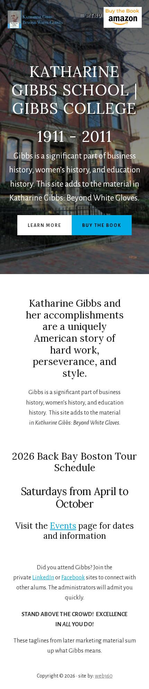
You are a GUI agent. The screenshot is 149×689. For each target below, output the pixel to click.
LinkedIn (43, 578)
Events (63, 525)
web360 (104, 676)
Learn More (44, 225)
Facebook (73, 578)
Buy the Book (101, 225)
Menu (94, 16)
